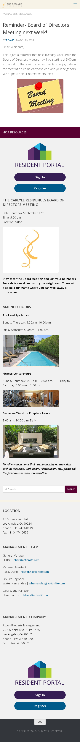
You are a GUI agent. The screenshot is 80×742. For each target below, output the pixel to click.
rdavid (10, 40)
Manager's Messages (17, 13)
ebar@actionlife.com (26, 560)
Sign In (40, 177)
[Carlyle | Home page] (15, 4)
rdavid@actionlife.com (35, 571)
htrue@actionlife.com (36, 595)
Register (40, 188)
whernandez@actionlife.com (47, 583)
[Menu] (75, 4)
